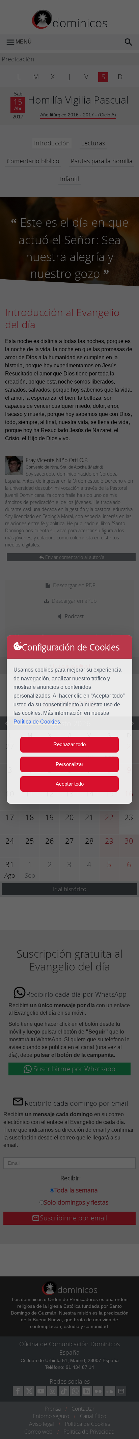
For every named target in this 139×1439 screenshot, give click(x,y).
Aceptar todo (70, 784)
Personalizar (69, 764)
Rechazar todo (69, 744)
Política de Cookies (36, 722)
